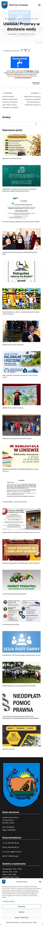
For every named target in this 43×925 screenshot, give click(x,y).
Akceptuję (21, 906)
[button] (40, 882)
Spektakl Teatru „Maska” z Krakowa (12, 408)
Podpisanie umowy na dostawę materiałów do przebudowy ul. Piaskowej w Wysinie (32, 99)
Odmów (21, 912)
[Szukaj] (36, 123)
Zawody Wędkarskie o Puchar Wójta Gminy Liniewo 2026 (19, 686)
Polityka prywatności (26, 922)
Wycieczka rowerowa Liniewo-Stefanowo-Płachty (17, 438)
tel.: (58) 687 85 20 (11, 843)
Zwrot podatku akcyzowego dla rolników (14, 594)
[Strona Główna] (5, 19)
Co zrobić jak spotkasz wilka (10, 624)
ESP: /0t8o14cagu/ (11, 856)
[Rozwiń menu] (39, 5)
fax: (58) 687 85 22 (11, 847)
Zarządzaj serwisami (8, 901)
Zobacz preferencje (21, 917)
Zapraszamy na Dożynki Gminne (12, 158)
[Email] (29, 50)
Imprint (35, 922)
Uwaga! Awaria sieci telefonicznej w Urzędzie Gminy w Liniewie (21, 532)
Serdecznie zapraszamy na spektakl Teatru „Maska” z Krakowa (21, 563)
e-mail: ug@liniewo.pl (12, 852)
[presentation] (21, 145)
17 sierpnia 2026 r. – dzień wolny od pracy (14, 501)
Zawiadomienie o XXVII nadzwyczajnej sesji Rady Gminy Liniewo (21, 655)
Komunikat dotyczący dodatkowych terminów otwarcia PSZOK (20, 221)
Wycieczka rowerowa (8, 749)
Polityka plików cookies (12, 922)
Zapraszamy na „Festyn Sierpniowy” (13, 344)
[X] (25, 50)
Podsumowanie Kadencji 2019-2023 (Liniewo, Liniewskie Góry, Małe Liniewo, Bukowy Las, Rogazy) (10, 100)
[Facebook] (22, 50)
